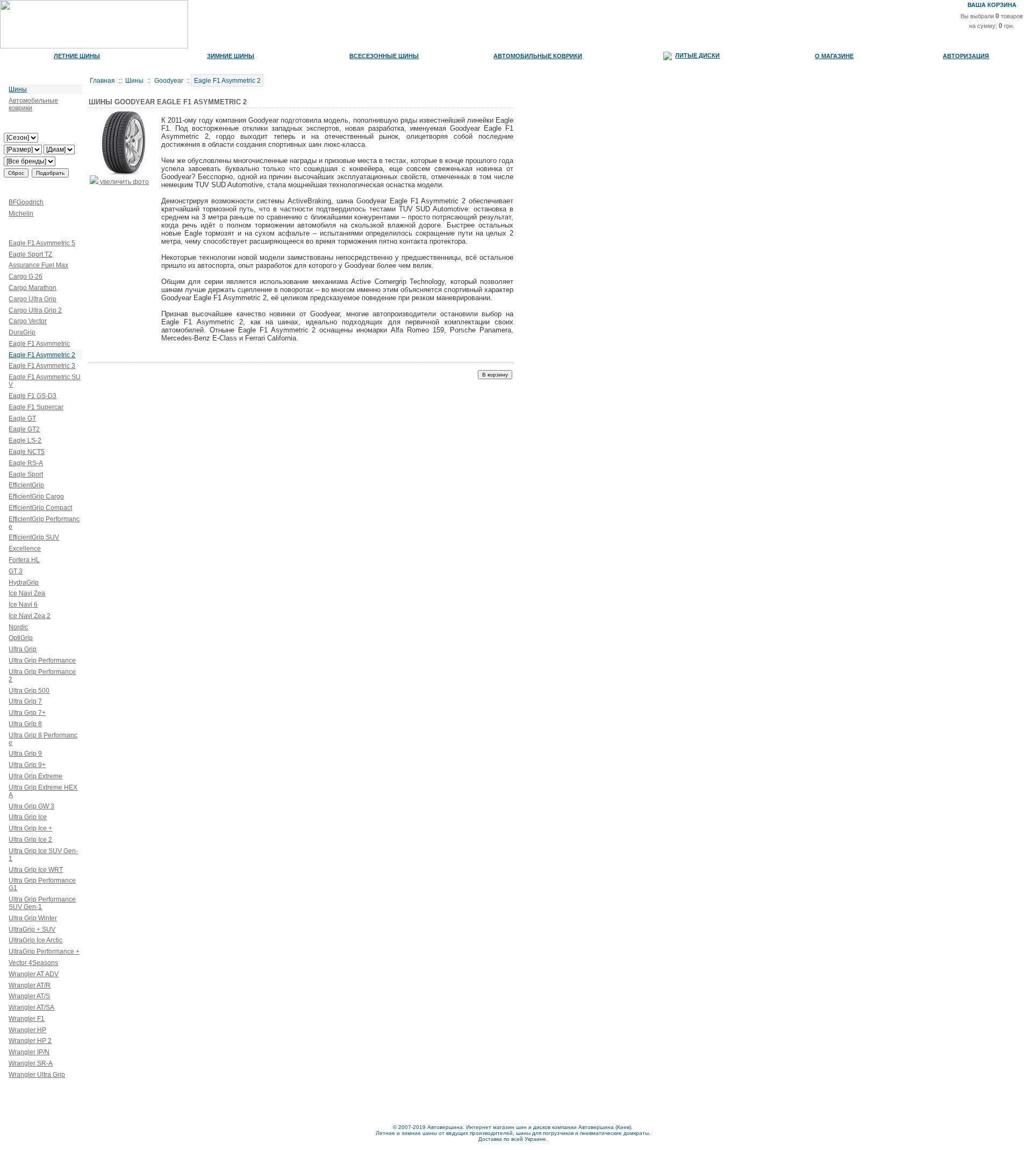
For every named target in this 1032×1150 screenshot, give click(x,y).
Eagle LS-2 (25, 440)
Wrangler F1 (27, 1019)
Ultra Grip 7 (25, 701)
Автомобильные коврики (537, 56)
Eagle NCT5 (27, 452)
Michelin (21, 213)
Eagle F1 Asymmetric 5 (42, 243)
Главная (102, 80)
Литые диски (697, 55)
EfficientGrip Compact (40, 508)
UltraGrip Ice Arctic (35, 940)
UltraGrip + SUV (32, 929)
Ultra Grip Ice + (30, 828)
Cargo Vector (28, 321)
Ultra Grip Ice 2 (30, 839)
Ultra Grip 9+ (27, 765)
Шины (18, 89)
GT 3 (16, 571)
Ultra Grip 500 (29, 690)
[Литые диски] (667, 55)
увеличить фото (123, 182)
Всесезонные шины (384, 56)
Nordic (18, 627)
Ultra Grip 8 (25, 724)
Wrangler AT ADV (34, 974)
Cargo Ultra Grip (32, 299)
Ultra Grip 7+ (27, 712)
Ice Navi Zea (27, 593)
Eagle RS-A (26, 463)
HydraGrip (24, 582)
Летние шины (77, 56)
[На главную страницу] (94, 46)
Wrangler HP (27, 1030)
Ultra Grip (23, 649)
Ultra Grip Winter (33, 918)
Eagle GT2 (24, 429)
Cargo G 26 (25, 276)
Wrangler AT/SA (31, 1007)
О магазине (834, 56)
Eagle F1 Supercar (36, 407)
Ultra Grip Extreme (35, 776)
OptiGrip (21, 638)
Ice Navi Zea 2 (30, 616)
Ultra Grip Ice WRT (36, 870)
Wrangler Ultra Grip (37, 1074)
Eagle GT (22, 418)
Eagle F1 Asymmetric (39, 343)
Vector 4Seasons (33, 963)
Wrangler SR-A (31, 1063)
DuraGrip (22, 332)
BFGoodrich (26, 202)
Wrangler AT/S (29, 996)
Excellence (25, 548)
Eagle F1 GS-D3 (32, 396)
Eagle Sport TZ (30, 254)
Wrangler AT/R (30, 985)
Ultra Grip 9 (25, 753)
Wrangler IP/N (29, 1052)
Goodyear (168, 80)
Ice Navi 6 (23, 604)
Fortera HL (24, 560)
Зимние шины (230, 56)
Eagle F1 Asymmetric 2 (42, 355)
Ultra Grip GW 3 (31, 806)
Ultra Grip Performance (42, 660)
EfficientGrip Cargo (36, 496)
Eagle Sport (26, 474)
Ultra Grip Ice (28, 817)
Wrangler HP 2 (30, 1041)
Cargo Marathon (32, 288)
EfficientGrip (26, 485)
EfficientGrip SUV (34, 537)
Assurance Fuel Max (38, 265)
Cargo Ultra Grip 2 (35, 310)
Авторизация (966, 56)
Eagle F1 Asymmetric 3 (42, 366)
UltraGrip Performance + (44, 951)
